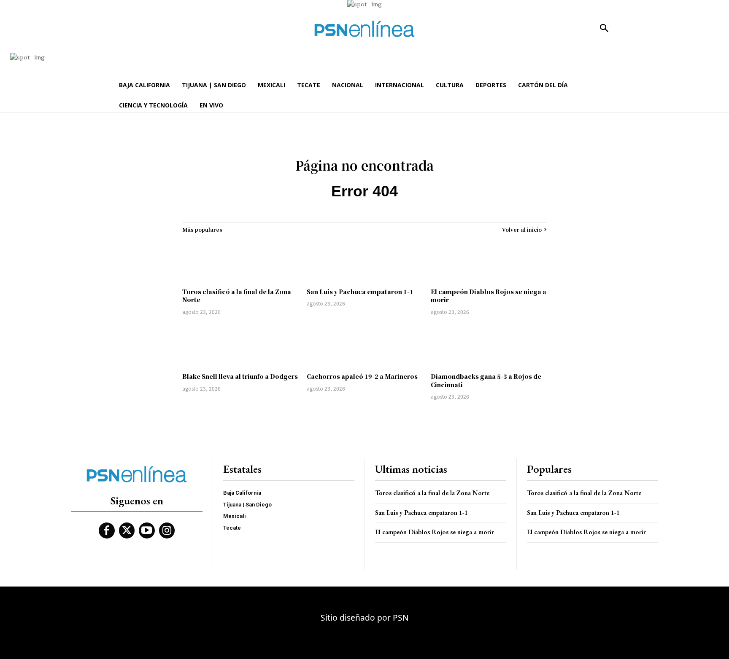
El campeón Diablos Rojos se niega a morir (488, 295)
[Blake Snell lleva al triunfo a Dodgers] (240, 345)
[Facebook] (107, 530)
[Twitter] (127, 530)
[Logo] (364, 29)
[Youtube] (147, 530)
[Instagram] (167, 530)
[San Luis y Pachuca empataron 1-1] (365, 260)
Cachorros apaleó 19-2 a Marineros (362, 376)
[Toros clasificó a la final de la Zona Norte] (240, 260)
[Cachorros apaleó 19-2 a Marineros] (365, 345)
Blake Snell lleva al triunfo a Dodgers (240, 376)
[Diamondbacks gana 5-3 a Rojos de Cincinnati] (489, 345)
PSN (401, 617)
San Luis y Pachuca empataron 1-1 (360, 291)
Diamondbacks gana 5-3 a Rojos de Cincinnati (486, 380)
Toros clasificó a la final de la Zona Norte (236, 295)
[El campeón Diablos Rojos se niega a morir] (489, 260)
